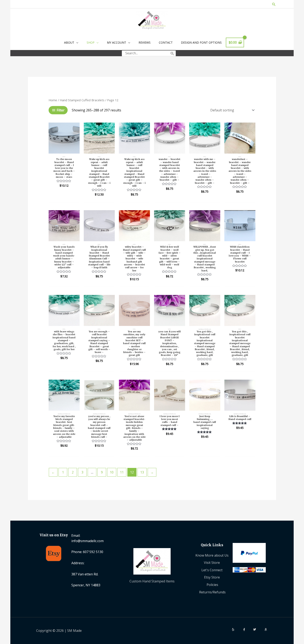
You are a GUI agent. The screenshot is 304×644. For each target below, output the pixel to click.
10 (112, 472)
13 (142, 472)
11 (122, 472)
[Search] (172, 53)
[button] (274, 4)
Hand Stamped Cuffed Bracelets (82, 100)
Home (53, 100)
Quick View (64, 149)
